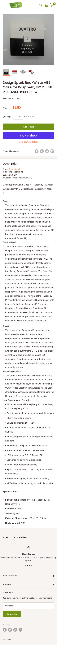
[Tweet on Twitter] (47, 151)
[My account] (46, 5)
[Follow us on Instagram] (15, 630)
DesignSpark (14, 169)
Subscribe (12, 614)
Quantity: (7, 117)
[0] (52, 5)
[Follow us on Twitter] (10, 630)
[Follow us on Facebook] (5, 630)
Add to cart (28, 127)
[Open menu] (4, 5)
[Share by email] (52, 151)
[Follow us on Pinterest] (20, 630)
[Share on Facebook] (36, 151)
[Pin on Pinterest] (42, 151)
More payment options (28, 142)
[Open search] (40, 5)
